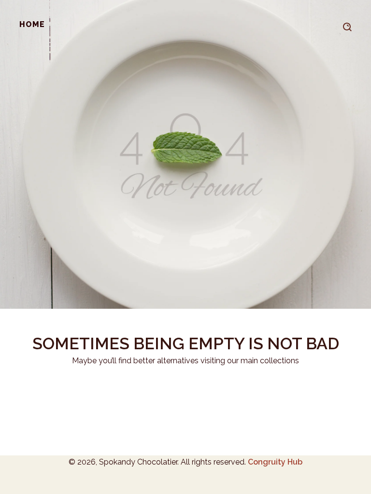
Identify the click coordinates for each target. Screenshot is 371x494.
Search (347, 25)
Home (32, 24)
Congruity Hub (275, 462)
